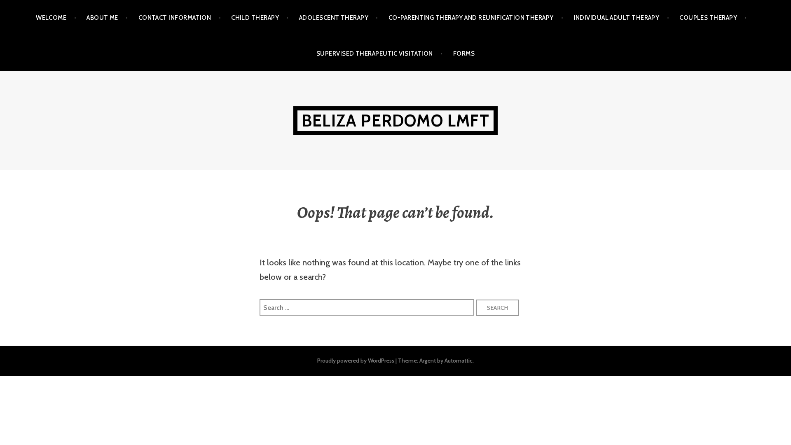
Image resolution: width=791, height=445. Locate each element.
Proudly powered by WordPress (355, 360)
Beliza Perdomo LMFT (395, 120)
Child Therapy (255, 17)
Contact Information (174, 17)
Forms (464, 53)
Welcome (51, 17)
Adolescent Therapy (333, 17)
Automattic (459, 360)
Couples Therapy (708, 17)
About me (102, 17)
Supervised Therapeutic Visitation (374, 53)
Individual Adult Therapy (617, 17)
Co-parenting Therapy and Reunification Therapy (471, 17)
